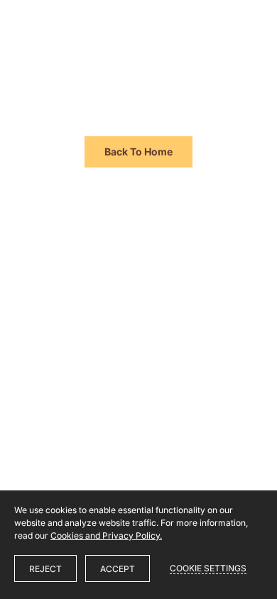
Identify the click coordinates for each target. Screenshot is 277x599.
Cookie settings (208, 568)
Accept (117, 569)
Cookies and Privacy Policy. (106, 535)
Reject (45, 569)
